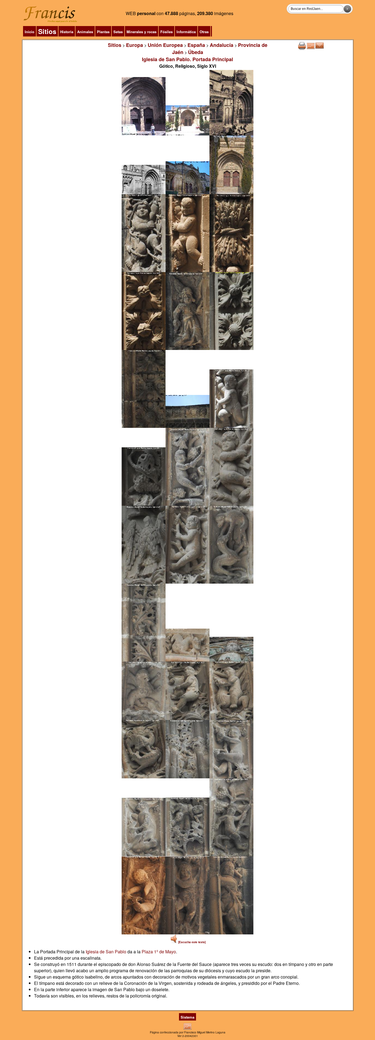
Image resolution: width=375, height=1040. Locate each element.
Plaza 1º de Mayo (159, 951)
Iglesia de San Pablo (106, 951)
